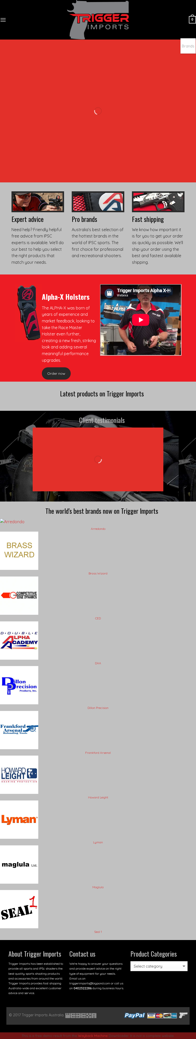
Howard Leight (98, 797)
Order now (56, 373)
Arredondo (98, 529)
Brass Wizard (98, 573)
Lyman (98, 842)
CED (98, 618)
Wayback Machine (93, 1036)
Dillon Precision (98, 708)
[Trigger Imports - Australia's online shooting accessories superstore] (98, 20)
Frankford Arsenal (98, 753)
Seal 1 (98, 932)
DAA (98, 663)
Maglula (98, 887)
